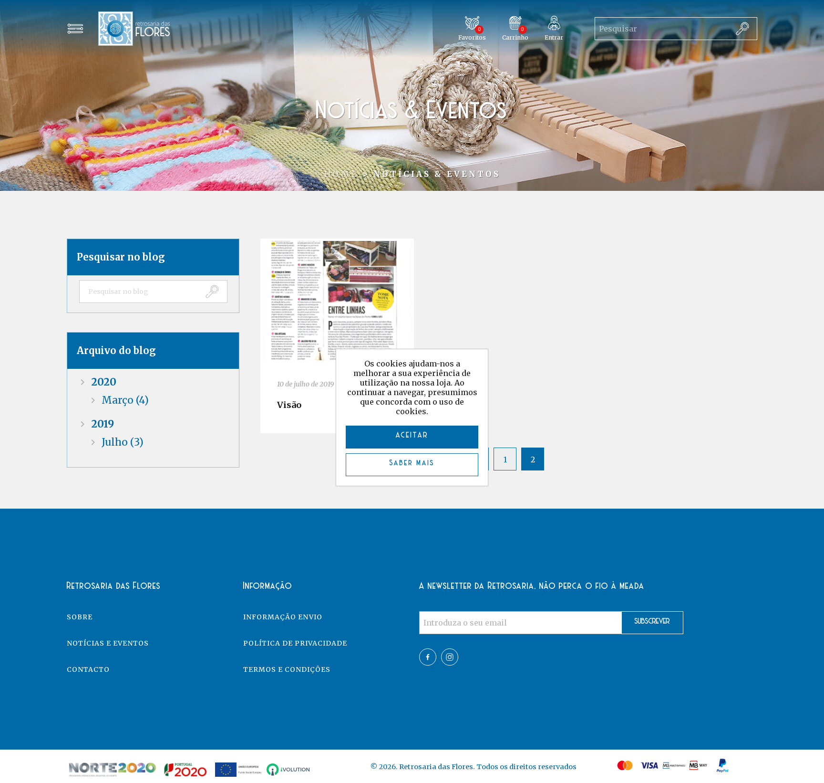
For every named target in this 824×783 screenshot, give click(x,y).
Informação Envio (282, 617)
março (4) (125, 400)
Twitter (449, 657)
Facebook (427, 657)
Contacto (88, 669)
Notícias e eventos (108, 643)
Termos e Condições (286, 669)
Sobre (80, 617)
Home (341, 174)
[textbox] (138, 291)
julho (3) (123, 442)
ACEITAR (412, 435)
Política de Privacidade (295, 643)
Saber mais (412, 463)
